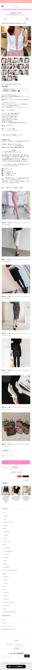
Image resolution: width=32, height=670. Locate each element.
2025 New (6, 596)
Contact (5, 623)
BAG (4, 586)
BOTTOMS (5, 557)
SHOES (4, 573)
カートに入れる (16, 462)
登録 (27, 656)
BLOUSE (6, 515)
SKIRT (5, 560)
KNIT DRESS (7, 554)
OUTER (4, 528)
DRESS (4, 544)
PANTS (5, 563)
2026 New (6, 599)
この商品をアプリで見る (16, 472)
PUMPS (6, 583)
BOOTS (5, 580)
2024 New (6, 592)
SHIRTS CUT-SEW (8, 522)
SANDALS (6, 576)
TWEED (4, 608)
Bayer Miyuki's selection (8, 602)
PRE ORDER (7, 567)
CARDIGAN (6, 531)
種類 (2, 450)
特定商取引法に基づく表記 (9, 629)
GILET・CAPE (7, 541)
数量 (2, 455)
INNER (5, 525)
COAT (5, 538)
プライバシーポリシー (8, 626)
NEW (4, 589)
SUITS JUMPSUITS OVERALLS (10, 570)
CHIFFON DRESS (8, 551)
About (4, 619)
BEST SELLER (6, 605)
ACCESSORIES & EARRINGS (9, 612)
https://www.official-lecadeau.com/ (11, 130)
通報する (27, 480)
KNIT (5, 519)
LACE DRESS (7, 547)
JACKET (6, 535)
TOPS (4, 512)
